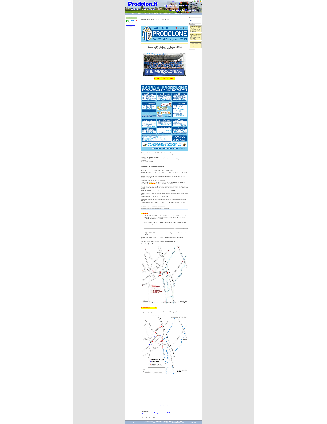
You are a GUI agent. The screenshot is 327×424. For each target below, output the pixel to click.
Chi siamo (183, 1)
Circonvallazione (177, 13)
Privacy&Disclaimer (178, 421)
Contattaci (188, 1)
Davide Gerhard (167, 422)
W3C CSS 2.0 (182, 422)
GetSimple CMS (194, 422)
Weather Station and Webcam (136, 422)
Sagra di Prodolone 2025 (195, 34)
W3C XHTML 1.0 (175, 422)
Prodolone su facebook (196, 20)
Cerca (192, 1)
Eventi (145, 13)
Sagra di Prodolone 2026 (195, 26)
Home (127, 13)
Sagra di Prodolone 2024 (195, 42)
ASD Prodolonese (153, 13)
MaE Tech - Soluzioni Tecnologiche (130, 26)
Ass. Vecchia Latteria (165, 13)
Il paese (140, 13)
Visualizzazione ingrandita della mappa (164, 405)
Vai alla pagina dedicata (147, 161)
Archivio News (192, 24)
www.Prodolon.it (159, 421)
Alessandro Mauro (159, 422)
